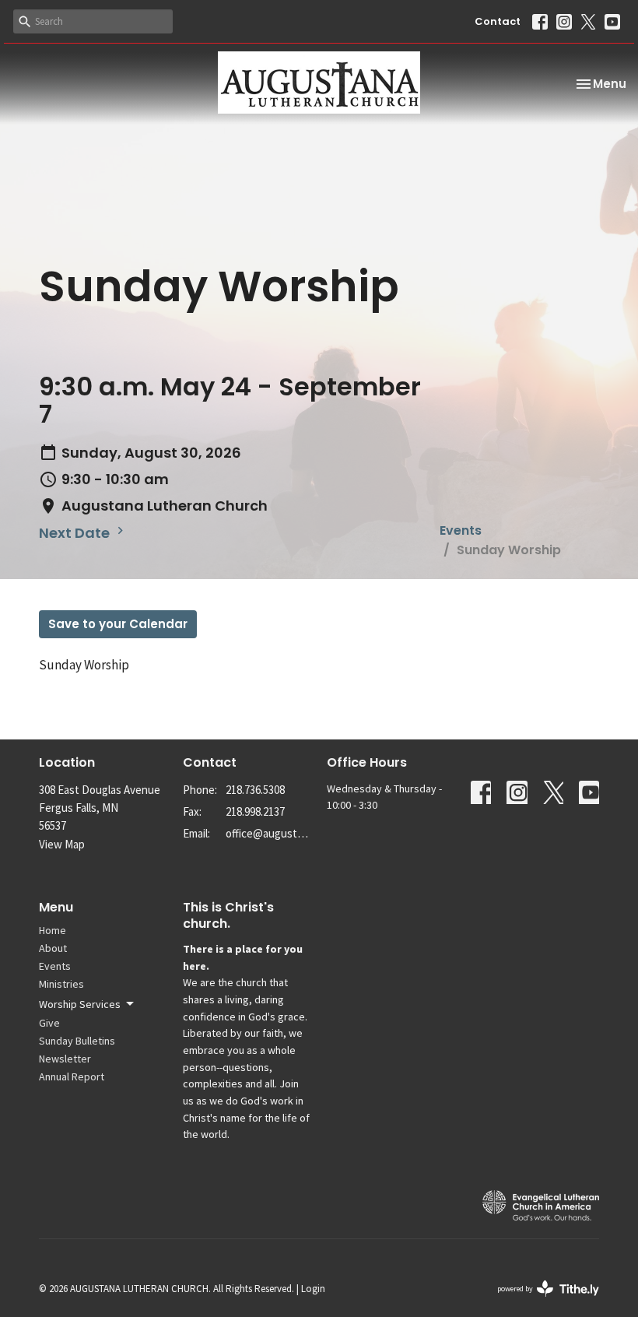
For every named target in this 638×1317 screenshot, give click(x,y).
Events (461, 530)
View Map (62, 844)
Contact (498, 21)
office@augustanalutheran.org (268, 833)
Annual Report (71, 1076)
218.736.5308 (255, 789)
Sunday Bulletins (77, 1041)
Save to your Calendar (118, 624)
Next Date (76, 533)
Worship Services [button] (80, 1004)
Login (313, 1288)
